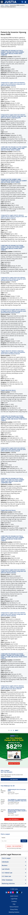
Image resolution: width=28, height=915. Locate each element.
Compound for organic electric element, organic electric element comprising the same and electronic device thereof (12, 687)
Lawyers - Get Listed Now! (14, 846)
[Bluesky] (17, 892)
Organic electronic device (8, 390)
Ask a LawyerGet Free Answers (6, 771)
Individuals (5, 862)
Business (4, 865)
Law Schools (6, 869)
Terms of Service (14, 906)
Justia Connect (14, 896)
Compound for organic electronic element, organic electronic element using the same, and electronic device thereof (13, 279)
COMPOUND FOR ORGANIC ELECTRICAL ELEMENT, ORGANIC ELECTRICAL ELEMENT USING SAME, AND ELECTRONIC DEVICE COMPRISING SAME (12, 481)
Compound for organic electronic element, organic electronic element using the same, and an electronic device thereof (13, 449)
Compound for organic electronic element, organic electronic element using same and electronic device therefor (13, 571)
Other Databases (7, 880)
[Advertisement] (14, 18)
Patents (7, 5)
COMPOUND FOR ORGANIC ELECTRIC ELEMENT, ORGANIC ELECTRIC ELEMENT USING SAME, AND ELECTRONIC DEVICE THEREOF (14, 148)
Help (14, 904)
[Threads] (15, 892)
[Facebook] (11, 892)
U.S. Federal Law (7, 873)
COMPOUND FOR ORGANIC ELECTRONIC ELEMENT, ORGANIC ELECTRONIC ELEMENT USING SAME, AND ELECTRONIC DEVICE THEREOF (13, 248)
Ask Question (14, 779)
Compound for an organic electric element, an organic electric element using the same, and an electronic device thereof (13, 311)
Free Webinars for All (7, 786)
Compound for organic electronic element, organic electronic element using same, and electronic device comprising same (13, 116)
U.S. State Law (6, 876)
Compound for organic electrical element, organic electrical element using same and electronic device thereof (13, 84)
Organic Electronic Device (8, 510)
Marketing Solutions (8, 883)
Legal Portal (14, 898)
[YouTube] (8, 892)
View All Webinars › (14, 819)
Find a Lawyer (5, 834)
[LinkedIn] (6, 892)
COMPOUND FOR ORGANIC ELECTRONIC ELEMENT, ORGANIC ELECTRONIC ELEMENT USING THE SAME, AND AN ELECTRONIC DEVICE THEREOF (14, 418)
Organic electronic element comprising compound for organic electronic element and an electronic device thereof (13, 352)
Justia (2, 5)
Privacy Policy (14, 909)
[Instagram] (13, 892)
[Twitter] (19, 892)
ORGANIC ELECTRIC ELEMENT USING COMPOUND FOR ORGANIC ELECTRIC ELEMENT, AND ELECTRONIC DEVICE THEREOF (14, 180)
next (16, 730)
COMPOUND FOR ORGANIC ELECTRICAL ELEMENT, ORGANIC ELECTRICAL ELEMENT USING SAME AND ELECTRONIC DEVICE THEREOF (12, 538)
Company (14, 901)
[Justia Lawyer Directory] (21, 892)
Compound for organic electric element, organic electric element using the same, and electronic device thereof (14, 216)
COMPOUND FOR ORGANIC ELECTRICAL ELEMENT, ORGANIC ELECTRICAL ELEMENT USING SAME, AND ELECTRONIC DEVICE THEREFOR (12, 53)
